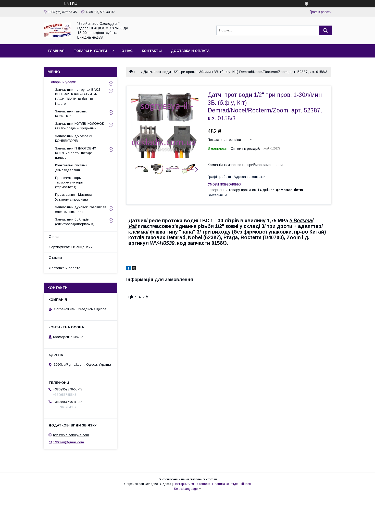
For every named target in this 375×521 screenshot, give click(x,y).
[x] (134, 269)
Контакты (152, 51)
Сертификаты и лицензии (71, 247)
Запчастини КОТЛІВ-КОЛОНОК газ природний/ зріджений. (79, 126)
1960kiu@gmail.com (68, 442)
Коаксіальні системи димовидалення (71, 167)
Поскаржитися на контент (191, 484)
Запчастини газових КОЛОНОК (71, 113)
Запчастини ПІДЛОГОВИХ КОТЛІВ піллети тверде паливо (75, 152)
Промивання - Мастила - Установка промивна (74, 197)
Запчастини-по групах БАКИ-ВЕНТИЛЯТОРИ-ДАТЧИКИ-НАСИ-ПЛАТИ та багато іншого (78, 97)
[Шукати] (325, 30)
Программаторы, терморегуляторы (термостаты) (69, 182)
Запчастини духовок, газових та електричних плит (80, 209)
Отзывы (55, 258)
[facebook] (128, 269)
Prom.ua (212, 479)
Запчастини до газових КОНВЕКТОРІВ (73, 138)
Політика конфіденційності (231, 484)
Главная (56, 51)
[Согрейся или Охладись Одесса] (57, 36)
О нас (127, 51)
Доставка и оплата (190, 51)
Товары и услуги (90, 51)
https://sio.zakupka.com (71, 435)
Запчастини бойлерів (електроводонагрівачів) (74, 221)
